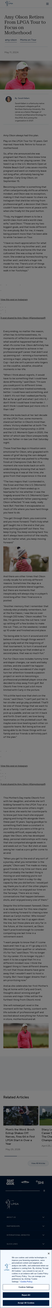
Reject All (26, 1295)
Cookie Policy (26, 1282)
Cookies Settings (26, 1287)
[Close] (49, 1253)
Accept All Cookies (26, 1303)
